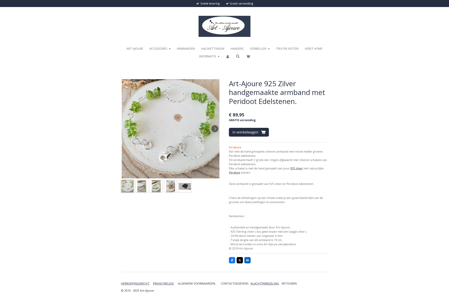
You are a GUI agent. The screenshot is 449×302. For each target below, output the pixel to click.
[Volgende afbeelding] (214, 128)
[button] (127, 186)
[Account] (227, 56)
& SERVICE (296, 283)
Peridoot (234, 173)
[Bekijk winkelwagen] (248, 56)
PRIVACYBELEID (163, 283)
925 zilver (296, 168)
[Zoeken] (238, 56)
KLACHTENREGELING (265, 283)
